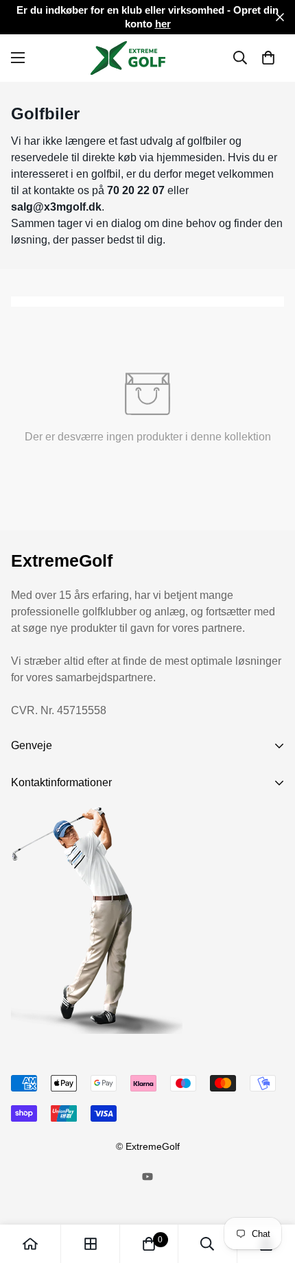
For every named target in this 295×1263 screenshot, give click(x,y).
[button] (268, 57)
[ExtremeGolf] (148, 58)
